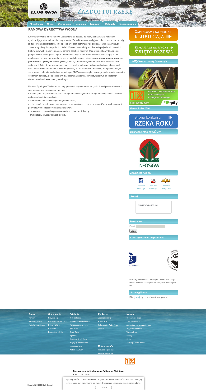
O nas (50, 24)
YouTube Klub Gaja (153, 187)
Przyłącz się (53, 318)
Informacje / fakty (133, 321)
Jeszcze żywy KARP (166, 187)
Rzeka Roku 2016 (140, 108)
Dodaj (133, 231)
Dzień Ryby (74, 332)
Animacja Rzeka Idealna (135, 343)
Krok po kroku (75, 318)
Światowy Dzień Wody (78, 339)
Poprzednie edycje (55, 332)
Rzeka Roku (103, 321)
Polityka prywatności (37, 325)
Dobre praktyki (54, 325)
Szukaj (134, 196)
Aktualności (36, 24)
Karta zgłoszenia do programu (147, 237)
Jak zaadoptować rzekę (79, 325)
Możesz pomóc (127, 24)
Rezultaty (52, 328)
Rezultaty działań (35, 321)
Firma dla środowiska (106, 364)
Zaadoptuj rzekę (104, 318)
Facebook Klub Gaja (141, 187)
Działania (81, 24)
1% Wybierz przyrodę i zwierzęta (148, 61)
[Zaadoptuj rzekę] (43, 10)
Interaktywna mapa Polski (80, 321)
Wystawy (73, 336)
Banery (129, 336)
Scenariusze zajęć (133, 318)
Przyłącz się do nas (106, 350)
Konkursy (95, 24)
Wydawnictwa (131, 332)
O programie (64, 24)
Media (128, 339)
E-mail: (132, 226)
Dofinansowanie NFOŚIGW (145, 131)
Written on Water (76, 350)
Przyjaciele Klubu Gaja (107, 368)
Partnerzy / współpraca (57, 321)
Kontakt (32, 318)
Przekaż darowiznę (105, 353)
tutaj (138, 297)
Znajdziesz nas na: (140, 172)
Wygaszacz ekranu (134, 328)
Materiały (110, 24)
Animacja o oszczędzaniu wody (138, 325)
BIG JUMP (74, 328)
